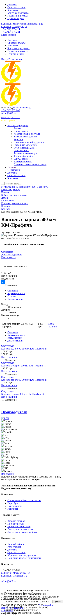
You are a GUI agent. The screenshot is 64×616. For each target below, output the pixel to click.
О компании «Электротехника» (24, 500)
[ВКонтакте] (3, 282)
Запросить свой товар (18, 526)
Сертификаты (14, 506)
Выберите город (21, 107)
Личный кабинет (16, 544)
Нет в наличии (52, 325)
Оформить (42, 186)
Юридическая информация (21, 555)
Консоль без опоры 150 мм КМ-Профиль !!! (24, 348)
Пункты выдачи (15, 18)
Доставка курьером (11, 254)
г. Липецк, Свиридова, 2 (14, 26)
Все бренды (7, 474)
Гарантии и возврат (17, 15)
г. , (15, 573)
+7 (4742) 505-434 (10, 32)
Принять (58, 602)
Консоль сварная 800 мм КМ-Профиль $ (22, 394)
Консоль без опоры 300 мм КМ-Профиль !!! (24, 379)
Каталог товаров (16, 521)
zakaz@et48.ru (8, 113)
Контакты (12, 10)
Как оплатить (8, 257)
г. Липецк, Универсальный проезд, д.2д (22, 23)
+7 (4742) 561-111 (10, 117)
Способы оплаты (16, 7)
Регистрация (14, 547)
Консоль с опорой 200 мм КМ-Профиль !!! (23, 365)
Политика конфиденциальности (24, 558)
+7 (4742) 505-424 (10, 29)
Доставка (12, 4)
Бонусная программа (18, 13)
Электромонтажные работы (22, 532)
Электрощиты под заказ (20, 529)
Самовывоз (7, 251)
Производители (14, 412)
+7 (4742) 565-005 (10, 110)
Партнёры (12, 503)
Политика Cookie (31, 612)
